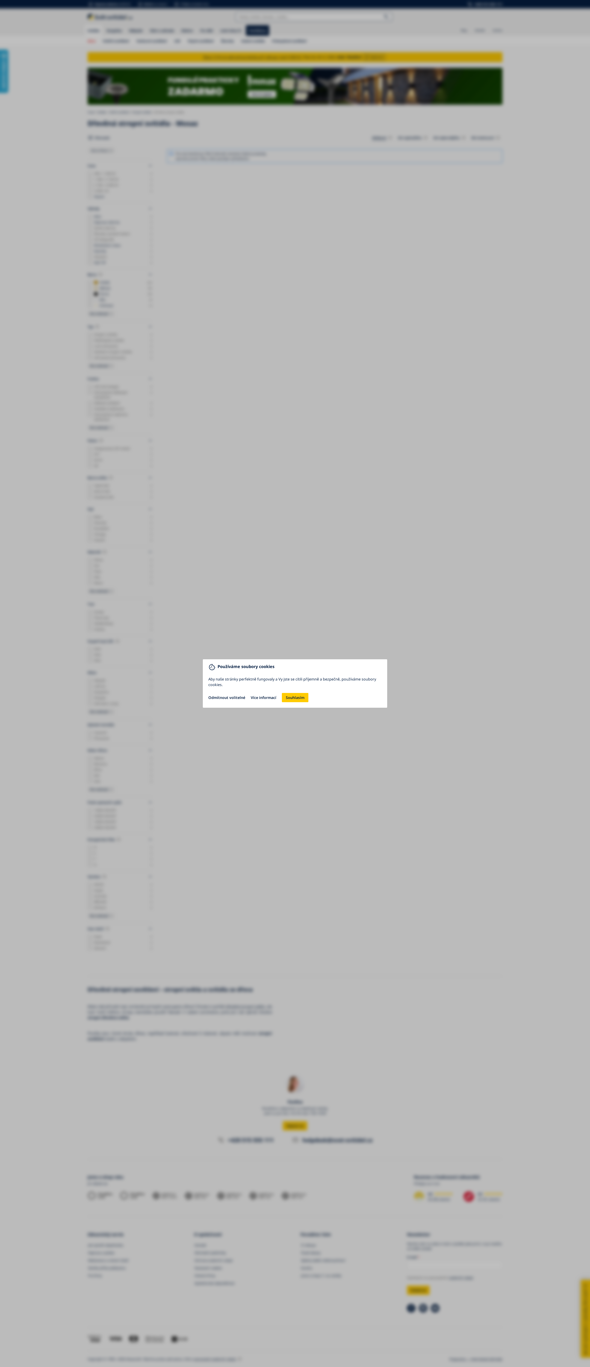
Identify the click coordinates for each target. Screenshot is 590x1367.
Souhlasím (295, 697)
